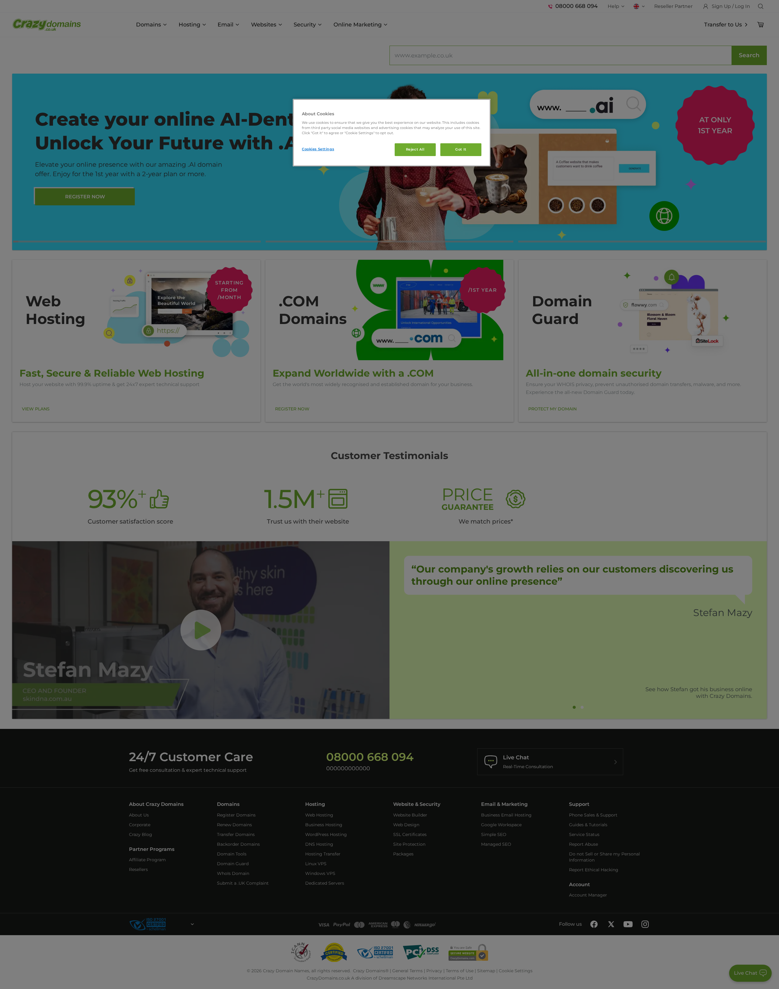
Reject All (415, 149)
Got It (460, 149)
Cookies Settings (318, 149)
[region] (392, 132)
